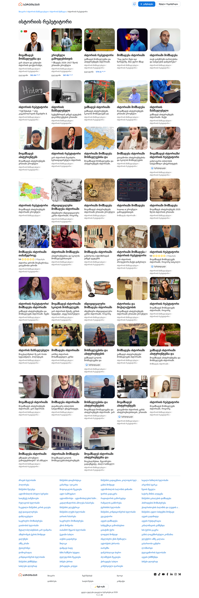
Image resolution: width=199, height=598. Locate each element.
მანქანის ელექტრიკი (70, 507)
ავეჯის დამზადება (109, 521)
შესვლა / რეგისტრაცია (168, 4)
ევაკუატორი (106, 516)
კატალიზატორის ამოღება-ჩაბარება (77, 503)
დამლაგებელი (26, 516)
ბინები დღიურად (150, 561)
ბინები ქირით (66, 561)
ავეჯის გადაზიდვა (150, 516)
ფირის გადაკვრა (109, 494)
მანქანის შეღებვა (27, 489)
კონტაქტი (121, 581)
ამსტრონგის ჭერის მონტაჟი (32, 534)
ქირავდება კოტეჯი (68, 566)
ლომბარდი (147, 548)
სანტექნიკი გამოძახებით (112, 525)
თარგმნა (105, 548)
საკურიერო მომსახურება (31, 521)
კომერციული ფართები (112, 566)
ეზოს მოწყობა (66, 525)
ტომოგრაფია (25, 552)
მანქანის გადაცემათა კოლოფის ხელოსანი (120, 480)
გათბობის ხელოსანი (29, 525)
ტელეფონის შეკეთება (70, 557)
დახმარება (52, 581)
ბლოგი (120, 576)
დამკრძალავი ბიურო (111, 552)
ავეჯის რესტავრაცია (151, 521)
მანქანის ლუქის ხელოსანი (72, 512)
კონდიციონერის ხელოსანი (32, 557)
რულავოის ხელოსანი (29, 503)
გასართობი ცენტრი (151, 543)
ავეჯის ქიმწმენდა (150, 557)
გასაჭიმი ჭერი (107, 530)
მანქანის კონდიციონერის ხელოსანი (118, 512)
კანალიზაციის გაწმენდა (153, 525)
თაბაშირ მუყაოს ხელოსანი (73, 530)
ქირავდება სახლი (109, 561)
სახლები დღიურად (28, 566)
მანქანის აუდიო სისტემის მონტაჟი (158, 512)
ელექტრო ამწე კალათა (153, 539)
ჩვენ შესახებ (87, 576)
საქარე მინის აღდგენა (152, 494)
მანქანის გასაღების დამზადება (156, 498)
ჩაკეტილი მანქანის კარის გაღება (35, 507)
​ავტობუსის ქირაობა (110, 543)
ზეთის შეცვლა (148, 489)
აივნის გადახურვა (68, 539)
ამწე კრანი (24, 543)
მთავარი (22, 12)
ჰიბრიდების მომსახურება (154, 503)
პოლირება (24, 485)
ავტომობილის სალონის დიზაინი (116, 489)
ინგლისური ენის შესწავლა (113, 539)
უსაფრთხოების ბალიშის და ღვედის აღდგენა (161, 507)
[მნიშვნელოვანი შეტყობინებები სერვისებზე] (134, 4)
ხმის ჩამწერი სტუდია (70, 552)
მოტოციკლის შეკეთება (71, 489)
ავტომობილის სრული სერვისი (33, 494)
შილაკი (63, 543)
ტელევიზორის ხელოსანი (154, 552)
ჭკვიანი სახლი (67, 534)
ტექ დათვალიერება (28, 512)
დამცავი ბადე (66, 548)
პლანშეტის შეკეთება (111, 557)
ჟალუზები (23, 539)
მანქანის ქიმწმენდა (28, 561)
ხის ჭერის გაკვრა (150, 530)
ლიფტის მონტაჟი (109, 534)
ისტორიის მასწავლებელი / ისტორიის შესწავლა (47, 12)
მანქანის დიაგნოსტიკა (70, 480)
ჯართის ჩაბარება (68, 516)
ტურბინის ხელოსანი (110, 507)
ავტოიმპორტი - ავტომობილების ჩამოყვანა (79, 498)
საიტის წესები (87, 581)
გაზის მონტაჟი (108, 485)
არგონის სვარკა (149, 485)
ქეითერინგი (24, 548)
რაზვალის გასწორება (111, 503)
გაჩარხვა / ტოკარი (69, 485)
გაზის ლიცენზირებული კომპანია (157, 534)
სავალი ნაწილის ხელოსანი (155, 480)
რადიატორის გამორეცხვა (113, 498)
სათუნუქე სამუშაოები (29, 498)
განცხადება (148, 4)
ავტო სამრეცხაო (68, 494)
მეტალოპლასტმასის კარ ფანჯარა (35, 530)
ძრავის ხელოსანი (27, 480)
